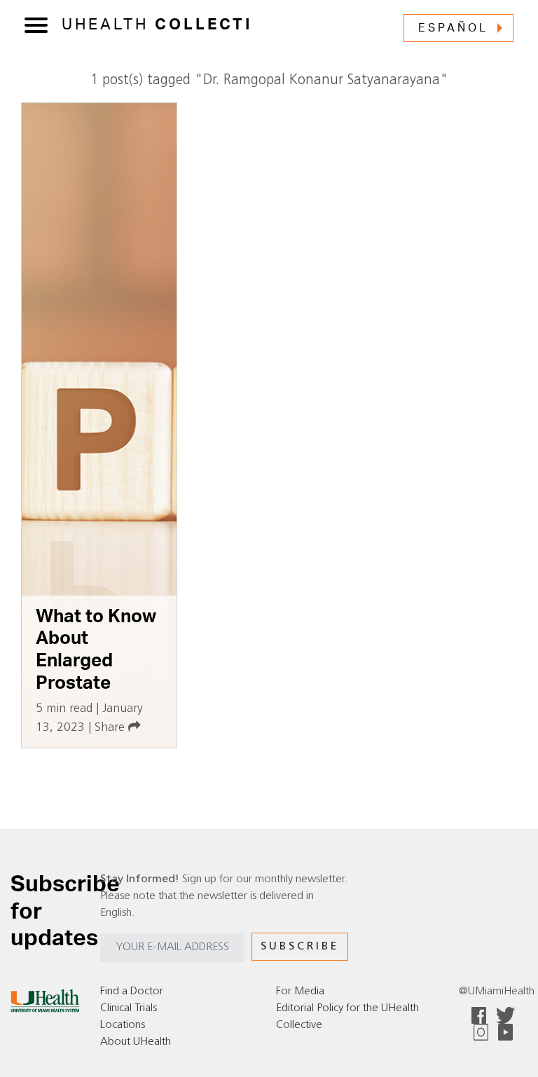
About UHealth (135, 1042)
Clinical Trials (128, 1008)
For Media (300, 991)
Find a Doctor (131, 991)
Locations (122, 1025)
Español (453, 28)
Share (111, 728)
